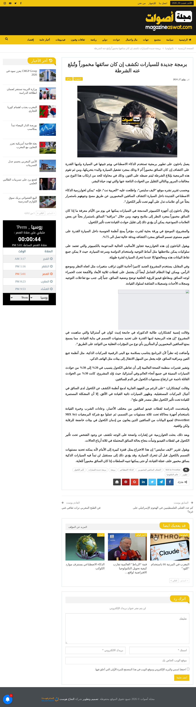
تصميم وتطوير (90, 699)
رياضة (94, 39)
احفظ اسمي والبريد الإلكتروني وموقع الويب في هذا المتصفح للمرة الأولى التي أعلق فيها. (140, 669)
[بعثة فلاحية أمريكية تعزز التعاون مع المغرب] (47, 148)
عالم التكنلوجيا (172, 475)
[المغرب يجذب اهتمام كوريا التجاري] (47, 111)
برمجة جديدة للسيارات (97, 470)
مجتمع (157, 39)
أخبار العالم (140, 535)
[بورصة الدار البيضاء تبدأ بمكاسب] (47, 130)
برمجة (113, 470)
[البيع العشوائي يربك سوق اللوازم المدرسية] (47, 202)
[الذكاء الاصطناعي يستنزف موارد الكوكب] (85, 547)
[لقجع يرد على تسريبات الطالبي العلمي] (47, 184)
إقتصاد (30, 39)
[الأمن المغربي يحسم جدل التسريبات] (47, 166)
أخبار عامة (44, 39)
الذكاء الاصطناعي (127, 470)
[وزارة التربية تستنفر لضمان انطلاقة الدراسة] (47, 93)
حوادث (116, 39)
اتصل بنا (163, 3)
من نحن (142, 3)
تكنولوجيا (78, 79)
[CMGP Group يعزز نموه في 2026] (47, 75)
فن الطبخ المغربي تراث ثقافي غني (81, 507)
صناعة (69, 79)
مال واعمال (131, 39)
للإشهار (152, 3)
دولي (104, 39)
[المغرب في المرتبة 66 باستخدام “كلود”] (169, 547)
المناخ (100, 535)
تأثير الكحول (79, 470)
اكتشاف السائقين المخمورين (149, 470)
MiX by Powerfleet (173, 470)
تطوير (185, 475)
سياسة (169, 39)
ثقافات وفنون (78, 39)
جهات (146, 39)
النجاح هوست (66, 699)
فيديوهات (60, 39)
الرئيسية (183, 39)
